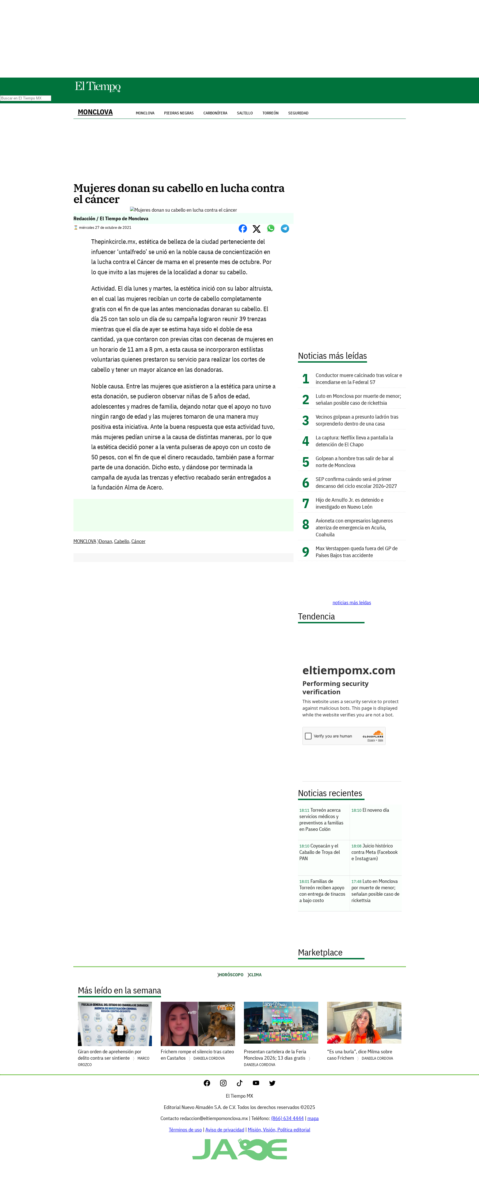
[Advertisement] (239, 39)
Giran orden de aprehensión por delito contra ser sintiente (113, 1057)
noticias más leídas (352, 602)
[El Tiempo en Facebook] (211, 1084)
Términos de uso (185, 1129)
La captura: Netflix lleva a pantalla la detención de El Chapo (354, 441)
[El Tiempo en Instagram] (227, 1084)
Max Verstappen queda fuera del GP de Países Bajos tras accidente (357, 552)
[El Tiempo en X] (272, 1084)
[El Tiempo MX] (97, 91)
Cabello (121, 541)
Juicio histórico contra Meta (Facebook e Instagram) (374, 852)
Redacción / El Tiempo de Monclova (110, 218)
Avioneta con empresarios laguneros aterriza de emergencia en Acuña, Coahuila (354, 527)
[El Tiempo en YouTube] (260, 1084)
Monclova (145, 113)
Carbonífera (215, 113)
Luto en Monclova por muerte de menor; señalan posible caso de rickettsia (358, 399)
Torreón (271, 113)
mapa (313, 1118)
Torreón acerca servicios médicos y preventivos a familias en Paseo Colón (321, 819)
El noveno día (370, 810)
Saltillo (245, 113)
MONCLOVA (95, 111)
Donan (105, 541)
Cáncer (138, 541)
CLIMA (255, 974)
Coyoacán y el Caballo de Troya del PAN (319, 852)
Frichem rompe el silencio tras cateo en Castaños (197, 1054)
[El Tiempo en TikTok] (244, 1084)
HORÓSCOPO (231, 974)
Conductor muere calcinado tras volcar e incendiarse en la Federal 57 (359, 378)
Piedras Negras (179, 113)
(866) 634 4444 (287, 1118)
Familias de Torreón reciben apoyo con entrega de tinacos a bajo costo (322, 890)
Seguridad (298, 113)
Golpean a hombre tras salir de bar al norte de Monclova (355, 461)
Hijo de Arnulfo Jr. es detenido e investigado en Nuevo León (349, 503)
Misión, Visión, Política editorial (279, 1129)
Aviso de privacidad (224, 1129)
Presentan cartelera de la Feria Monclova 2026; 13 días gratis (275, 1057)
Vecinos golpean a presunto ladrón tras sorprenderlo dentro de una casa (357, 420)
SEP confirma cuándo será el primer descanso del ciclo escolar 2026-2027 (356, 482)
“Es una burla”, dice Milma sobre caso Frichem (360, 1054)
